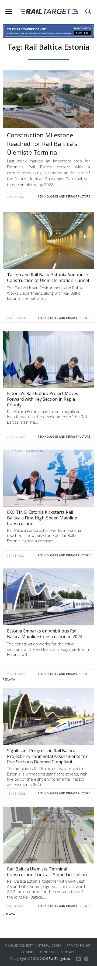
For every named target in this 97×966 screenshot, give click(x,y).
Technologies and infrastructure (64, 196)
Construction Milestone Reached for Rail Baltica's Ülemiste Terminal (42, 143)
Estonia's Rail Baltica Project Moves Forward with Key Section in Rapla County (42, 399)
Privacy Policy (79, 945)
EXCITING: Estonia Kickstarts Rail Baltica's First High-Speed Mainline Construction (42, 517)
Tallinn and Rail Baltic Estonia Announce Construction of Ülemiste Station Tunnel (48, 277)
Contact (67, 952)
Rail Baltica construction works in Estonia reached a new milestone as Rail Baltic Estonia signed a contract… (44, 535)
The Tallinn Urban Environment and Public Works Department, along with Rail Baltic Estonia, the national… (45, 293)
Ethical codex (49, 945)
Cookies (27, 952)
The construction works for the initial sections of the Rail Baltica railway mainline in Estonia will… (48, 649)
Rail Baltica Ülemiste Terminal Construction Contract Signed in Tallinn (47, 871)
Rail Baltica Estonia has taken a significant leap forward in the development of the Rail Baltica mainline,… (47, 417)
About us (47, 952)
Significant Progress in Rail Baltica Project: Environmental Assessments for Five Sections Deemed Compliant (47, 756)
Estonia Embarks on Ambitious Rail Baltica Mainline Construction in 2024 (44, 634)
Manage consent (19, 945)
